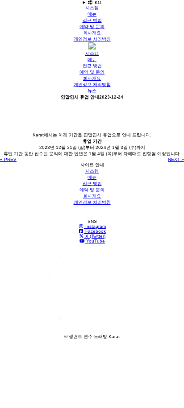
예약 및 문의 (92, 26)
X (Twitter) (94, 236)
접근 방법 (92, 20)
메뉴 (92, 14)
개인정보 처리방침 (92, 39)
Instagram (95, 226)
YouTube (95, 241)
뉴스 (92, 90)
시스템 (92, 7)
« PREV (8, 159)
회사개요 (92, 32)
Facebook (95, 231)
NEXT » (176, 159)
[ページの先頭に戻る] (92, 331)
